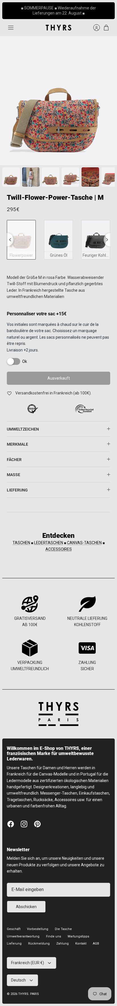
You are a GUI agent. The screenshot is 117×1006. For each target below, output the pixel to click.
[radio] (21, 240)
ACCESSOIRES (58, 549)
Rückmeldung (39, 943)
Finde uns (53, 936)
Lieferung (14, 943)
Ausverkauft (58, 378)
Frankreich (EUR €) (27, 962)
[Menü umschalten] (11, 27)
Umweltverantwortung (23, 936)
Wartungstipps (78, 936)
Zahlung (62, 943)
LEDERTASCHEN (48, 542)
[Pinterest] (37, 824)
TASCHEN (21, 542)
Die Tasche (63, 929)
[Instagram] (24, 824)
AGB (96, 943)
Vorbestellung (37, 929)
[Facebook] (10, 824)
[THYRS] (58, 27)
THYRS (23, 994)
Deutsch (18, 980)
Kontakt (80, 943)
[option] (58, 100)
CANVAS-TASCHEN (84, 542)
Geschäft (13, 929)
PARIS (34, 994)
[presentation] (10, 239)
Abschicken (26, 906)
